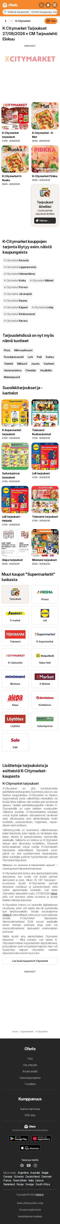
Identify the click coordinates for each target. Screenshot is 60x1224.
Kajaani (16, 307)
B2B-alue (30, 1115)
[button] (48, 5)
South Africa (43, 1184)
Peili (39, 357)
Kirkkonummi (19, 314)
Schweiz (19, 1176)
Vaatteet (49, 363)
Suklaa (50, 357)
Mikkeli (41, 280)
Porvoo (16, 287)
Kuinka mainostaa (30, 1109)
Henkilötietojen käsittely (30, 1216)
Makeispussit (12, 377)
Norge (20, 1184)
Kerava (15, 320)
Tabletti (8, 363)
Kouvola (16, 260)
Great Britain (20, 1180)
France (7, 1180)
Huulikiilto (46, 370)
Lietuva (39, 1180)
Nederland (9, 1184)
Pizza (7, 350)
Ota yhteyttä (30, 1065)
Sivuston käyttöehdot (30, 1209)
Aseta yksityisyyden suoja (30, 1203)
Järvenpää (18, 294)
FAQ (30, 1058)
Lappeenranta (20, 267)
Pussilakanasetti (14, 357)
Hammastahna (12, 370)
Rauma (15, 300)
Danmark (46, 1176)
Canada (7, 1176)
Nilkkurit (22, 363)
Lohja (42, 307)
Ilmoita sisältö (30, 1071)
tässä (54, 893)
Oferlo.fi (6, 915)
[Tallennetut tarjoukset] (41, 5)
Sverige (29, 1184)
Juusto (35, 363)
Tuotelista (30, 1084)
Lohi (30, 357)
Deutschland (32, 1176)
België (45, 1172)
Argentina (23, 1172)
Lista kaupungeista (30, 1077)
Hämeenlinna (19, 273)
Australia (35, 1172)
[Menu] (55, 5)
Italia (31, 1180)
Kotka (15, 280)
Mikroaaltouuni (23, 350)
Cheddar (30, 370)
